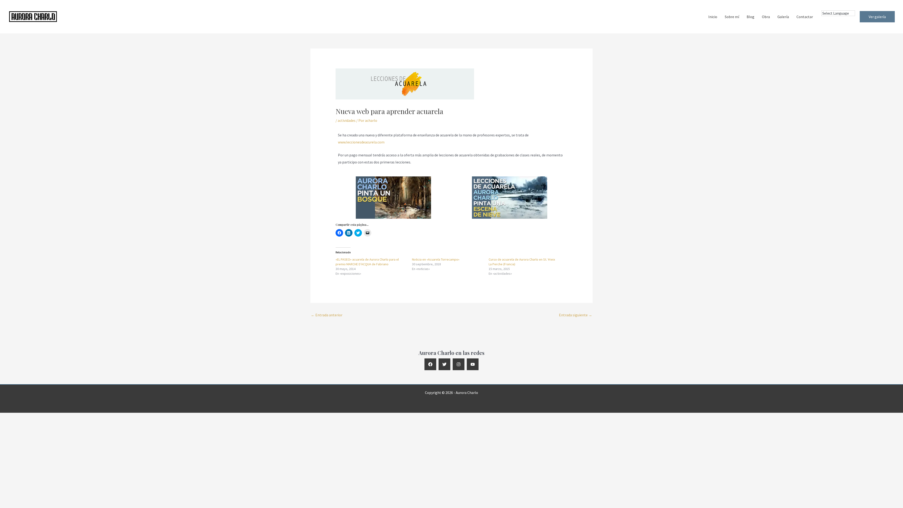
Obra (766, 16)
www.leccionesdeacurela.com (361, 142)
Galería (783, 16)
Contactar (804, 16)
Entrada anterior (326, 315)
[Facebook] (430, 364)
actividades (347, 120)
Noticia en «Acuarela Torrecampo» (435, 259)
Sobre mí (732, 16)
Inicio (712, 16)
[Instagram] (458, 364)
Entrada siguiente (575, 315)
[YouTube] (473, 364)
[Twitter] (444, 364)
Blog (750, 16)
